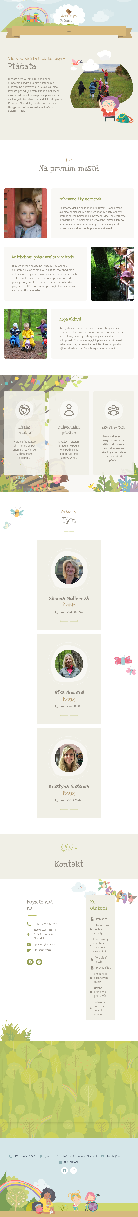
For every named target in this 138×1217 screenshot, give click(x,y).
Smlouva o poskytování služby (101, 977)
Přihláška (101, 919)
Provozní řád (103, 967)
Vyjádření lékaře (101, 959)
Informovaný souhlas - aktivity (101, 929)
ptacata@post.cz (45, 944)
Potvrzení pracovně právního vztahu (99, 1008)
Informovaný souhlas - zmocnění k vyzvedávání (100, 945)
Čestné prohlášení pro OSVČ (100, 992)
